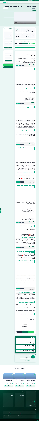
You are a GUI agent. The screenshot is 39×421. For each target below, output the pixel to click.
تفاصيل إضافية (10, 45)
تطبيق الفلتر (8, 47)
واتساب (31, 43)
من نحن (12, 2)
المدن (24, 2)
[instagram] (5, 0)
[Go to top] (37, 420)
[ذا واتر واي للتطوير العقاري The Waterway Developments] (5, 8)
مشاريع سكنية (32, 35)
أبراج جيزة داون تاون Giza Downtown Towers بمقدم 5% (19, 380)
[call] (0, 209)
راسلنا (18, 43)
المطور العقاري (10, 39)
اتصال (24, 43)
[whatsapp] (0, 210)
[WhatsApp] (25, 360)
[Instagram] (28, 360)
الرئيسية (31, 2)
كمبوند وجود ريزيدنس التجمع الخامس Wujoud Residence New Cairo (30, 380)
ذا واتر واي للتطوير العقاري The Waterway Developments (17, 36)
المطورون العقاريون (21, 2)
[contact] (0, 212)
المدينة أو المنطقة (10, 37)
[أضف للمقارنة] (34, 374)
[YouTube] (27, 360)
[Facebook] (29, 360)
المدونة (18, 2)
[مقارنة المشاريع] (7, 2)
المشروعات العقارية (28, 2)
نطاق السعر (11, 41)
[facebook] (3, 0)
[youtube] (4, 0)
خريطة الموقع (15, 2)
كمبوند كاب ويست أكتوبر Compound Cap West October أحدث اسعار (8, 380)
